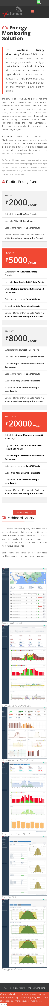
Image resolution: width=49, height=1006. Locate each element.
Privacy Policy (17, 988)
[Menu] (33, 12)
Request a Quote (24, 512)
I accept (3, 1004)
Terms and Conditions (35, 988)
